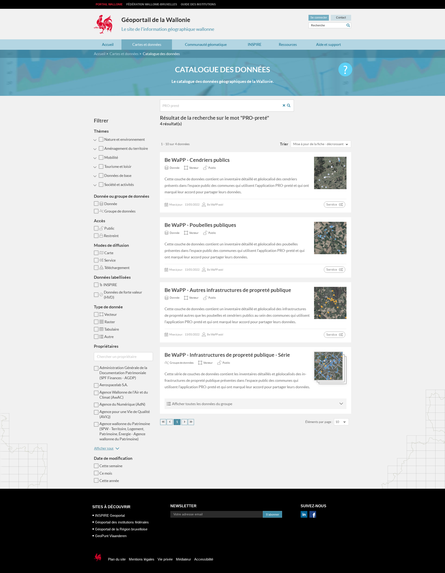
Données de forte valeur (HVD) (123, 294)
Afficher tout (104, 448)
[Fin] (191, 422)
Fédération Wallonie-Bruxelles (151, 4)
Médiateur (183, 559)
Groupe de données (120, 211)
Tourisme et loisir (117, 166)
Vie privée (165, 559)
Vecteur (110, 314)
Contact (341, 17)
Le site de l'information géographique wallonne (167, 29)
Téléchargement (117, 268)
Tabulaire (111, 329)
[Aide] (345, 69)
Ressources (288, 44)
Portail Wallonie (109, 4)
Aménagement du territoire (126, 148)
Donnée (110, 204)
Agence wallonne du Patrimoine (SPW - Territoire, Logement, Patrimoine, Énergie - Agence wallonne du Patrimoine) (124, 431)
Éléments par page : (319, 422)
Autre (109, 337)
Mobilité (111, 157)
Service (110, 260)
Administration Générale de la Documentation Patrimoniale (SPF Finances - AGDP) (123, 373)
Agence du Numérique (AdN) (122, 404)
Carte (108, 253)
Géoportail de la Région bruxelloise (121, 529)
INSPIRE (254, 44)
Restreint (111, 236)
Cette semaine (110, 466)
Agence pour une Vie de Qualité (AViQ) (124, 414)
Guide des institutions (198, 4)
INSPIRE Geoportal (110, 515)
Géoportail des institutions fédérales (122, 522)
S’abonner (272, 514)
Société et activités (119, 184)
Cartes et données (146, 44)
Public (109, 228)
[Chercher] (348, 25)
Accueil (108, 44)
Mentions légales (141, 559)
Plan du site (117, 559)
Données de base (117, 175)
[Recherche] (290, 105)
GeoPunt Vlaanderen (111, 536)
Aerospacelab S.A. (113, 385)
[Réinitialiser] (286, 105)
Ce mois (105, 473)
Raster (110, 322)
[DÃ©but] (163, 422)
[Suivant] (184, 422)
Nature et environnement (124, 139)
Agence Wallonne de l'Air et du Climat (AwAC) (123, 394)
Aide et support (328, 44)
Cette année (109, 481)
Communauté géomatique (206, 44)
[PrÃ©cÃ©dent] (170, 422)
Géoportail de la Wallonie (155, 19)
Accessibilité (203, 559)
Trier (284, 144)
